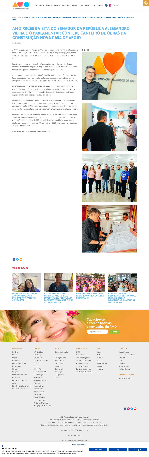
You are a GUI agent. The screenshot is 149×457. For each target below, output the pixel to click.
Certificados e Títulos (19, 375)
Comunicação (59, 355)
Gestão (14, 358)
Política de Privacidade (20, 389)
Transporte (58, 377)
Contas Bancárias (82, 355)
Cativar (36, 366)
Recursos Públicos (82, 366)
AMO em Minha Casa (41, 360)
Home (14, 17)
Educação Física (60, 358)
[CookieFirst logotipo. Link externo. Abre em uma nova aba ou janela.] (2, 446)
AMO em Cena (38, 358)
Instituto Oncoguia (125, 369)
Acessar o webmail (125, 378)
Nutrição (58, 366)
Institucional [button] (39, 5)
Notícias (74, 5)
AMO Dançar (38, 355)
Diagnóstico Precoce (41, 380)
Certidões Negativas (83, 358)
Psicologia (58, 372)
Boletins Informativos (83, 369)
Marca (14, 369)
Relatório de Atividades (84, 372)
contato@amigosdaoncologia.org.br (70, 422)
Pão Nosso (37, 394)
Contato (100, 5)
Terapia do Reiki (39, 397)
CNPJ (78, 352)
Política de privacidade (78, 445)
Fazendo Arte (38, 389)
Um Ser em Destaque (41, 403)
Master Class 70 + (39, 392)
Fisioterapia (59, 363)
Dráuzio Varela (124, 352)
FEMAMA (122, 358)
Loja (93, 5)
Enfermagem (59, 360)
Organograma (17, 366)
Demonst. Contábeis (83, 360)
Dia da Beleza (38, 377)
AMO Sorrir (37, 363)
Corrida (100, 366)
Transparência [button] (85, 5)
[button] (146, 3)
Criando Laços (38, 375)
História (15, 352)
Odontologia (59, 369)
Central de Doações (61, 352)
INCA (120, 360)
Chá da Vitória (38, 369)
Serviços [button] (57, 5)
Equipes (15, 372)
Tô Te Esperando (39, 400)
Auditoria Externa (82, 363)
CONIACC (122, 363)
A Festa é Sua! (38, 352)
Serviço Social (59, 375)
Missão (14, 355)
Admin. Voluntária (18, 363)
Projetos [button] (49, 5)
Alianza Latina (124, 366)
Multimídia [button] (65, 5)
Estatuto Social (17, 360)
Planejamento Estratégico (21, 386)
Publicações (16, 377)
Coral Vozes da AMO (41, 372)
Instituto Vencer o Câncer (127, 355)
